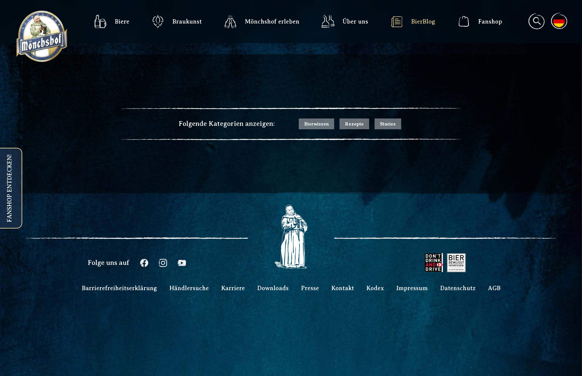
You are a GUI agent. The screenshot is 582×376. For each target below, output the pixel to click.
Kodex (375, 288)
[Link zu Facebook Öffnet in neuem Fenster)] (144, 263)
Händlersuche (189, 288)
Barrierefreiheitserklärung (119, 288)
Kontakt (342, 288)
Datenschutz (458, 288)
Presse (310, 288)
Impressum (412, 288)
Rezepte (354, 124)
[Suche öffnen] (536, 21)
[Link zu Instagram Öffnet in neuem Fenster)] (163, 263)
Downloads (273, 288)
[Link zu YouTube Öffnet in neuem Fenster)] (182, 263)
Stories (388, 124)
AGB (494, 288)
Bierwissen (316, 124)
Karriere (233, 288)
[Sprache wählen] (559, 21)
